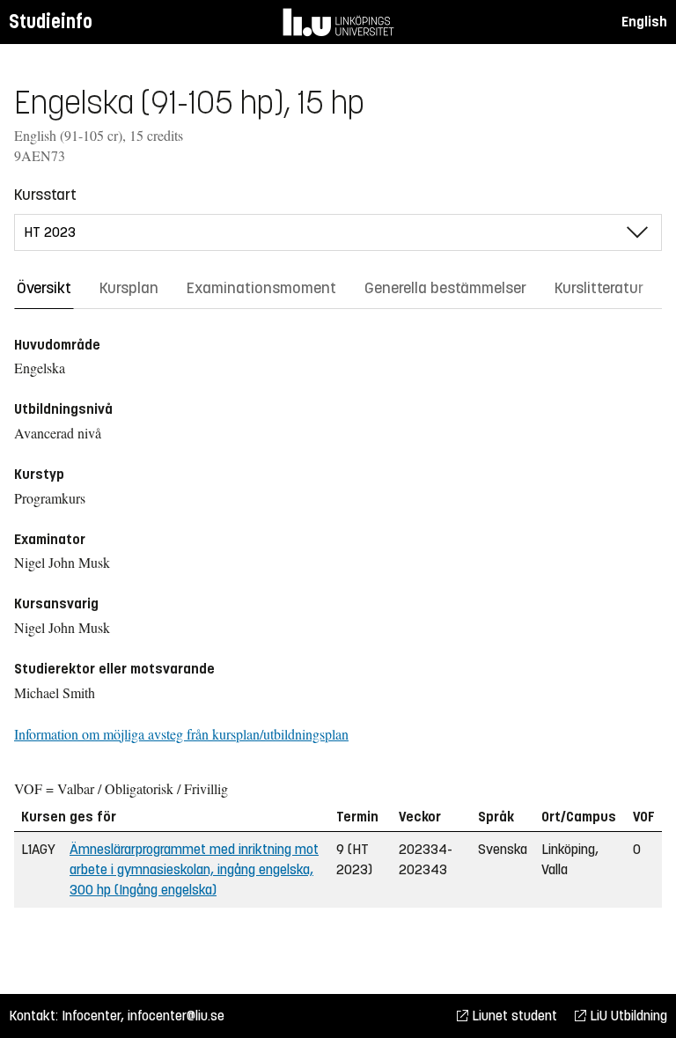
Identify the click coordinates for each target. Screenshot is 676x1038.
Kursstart (45, 194)
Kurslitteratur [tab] (599, 288)
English (644, 21)
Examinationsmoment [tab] (261, 288)
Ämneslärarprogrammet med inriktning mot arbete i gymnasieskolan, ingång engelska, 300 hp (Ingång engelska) (194, 869)
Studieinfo (50, 21)
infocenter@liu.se (176, 1015)
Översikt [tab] (44, 288)
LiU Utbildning (626, 1015)
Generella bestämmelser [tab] (445, 288)
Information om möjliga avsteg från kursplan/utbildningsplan (181, 734)
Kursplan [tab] (128, 288)
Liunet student (512, 1015)
